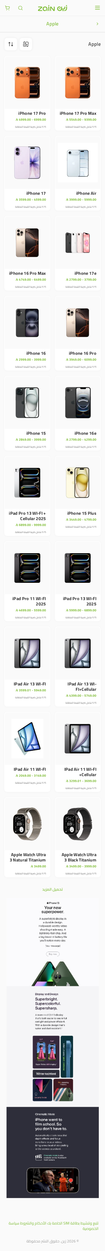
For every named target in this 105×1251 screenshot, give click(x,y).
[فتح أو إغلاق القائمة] (97, 7)
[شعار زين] (52, 8)
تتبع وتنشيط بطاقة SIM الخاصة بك (73, 1223)
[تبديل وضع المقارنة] (25, 44)
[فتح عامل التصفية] (10, 44)
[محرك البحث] (20, 8)
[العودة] (97, 24)
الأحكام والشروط (33, 1223)
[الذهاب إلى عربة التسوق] (7, 8)
